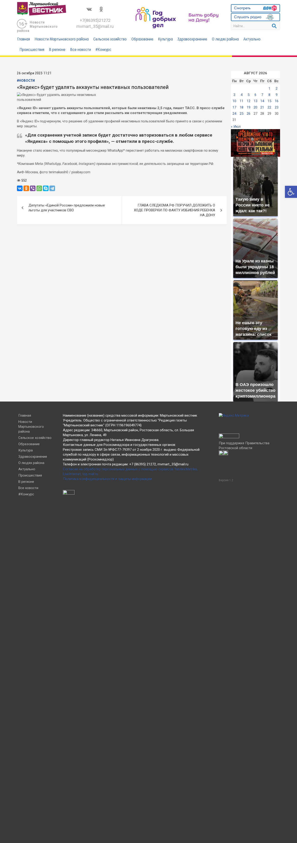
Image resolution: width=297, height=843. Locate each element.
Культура (165, 39)
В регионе (57, 50)
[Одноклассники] (26, 188)
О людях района (225, 39)
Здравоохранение (192, 39)
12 (248, 101)
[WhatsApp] (39, 188)
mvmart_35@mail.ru (95, 26)
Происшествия (31, 50)
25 (241, 113)
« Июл (236, 126)
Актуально (252, 39)
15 (269, 101)
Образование (142, 39)
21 (262, 107)
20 (255, 107)
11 (241, 101)
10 (234, 101)
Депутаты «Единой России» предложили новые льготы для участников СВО (67, 207)
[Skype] (45, 188)
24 (234, 113)
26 (248, 113)
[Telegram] (52, 188)
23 (276, 107)
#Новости (26, 81)
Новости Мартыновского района (37, 26)
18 (241, 107)
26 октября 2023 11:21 (34, 73)
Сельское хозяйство (110, 39)
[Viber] (33, 188)
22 (269, 107)
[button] (291, 192)
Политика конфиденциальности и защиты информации (107, 479)
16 (276, 101)
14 (262, 101)
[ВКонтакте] (20, 188)
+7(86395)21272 (95, 20)
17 (234, 107)
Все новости (80, 50)
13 (255, 101)
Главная (23, 39)
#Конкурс (103, 50)
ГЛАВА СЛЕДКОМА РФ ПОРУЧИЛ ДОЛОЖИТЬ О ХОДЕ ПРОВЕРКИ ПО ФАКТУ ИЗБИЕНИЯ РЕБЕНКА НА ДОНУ (174, 210)
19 (248, 107)
